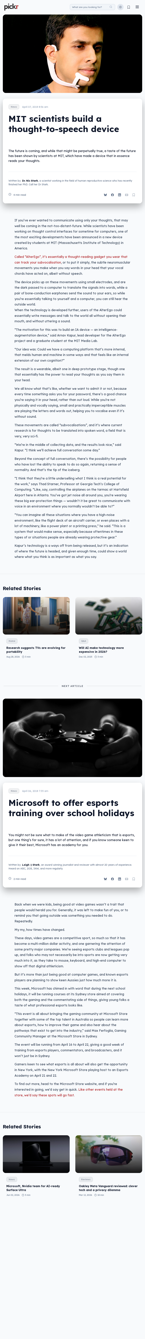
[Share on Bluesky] (105, 195)
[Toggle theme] (120, 7)
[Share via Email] (126, 195)
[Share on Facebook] (112, 195)
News (14, 106)
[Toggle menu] (137, 7)
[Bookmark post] (134, 195)
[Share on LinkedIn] (119, 195)
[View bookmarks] (129, 7)
